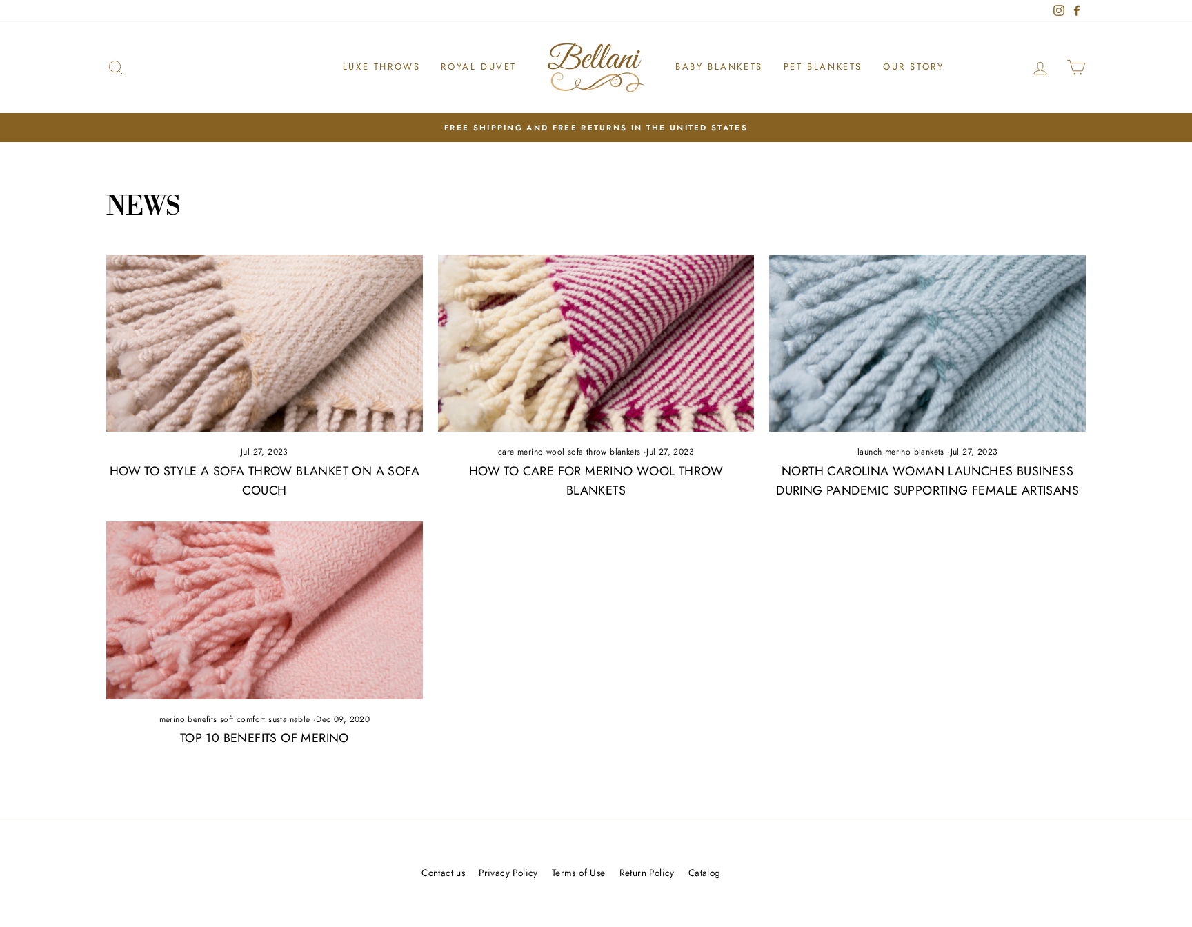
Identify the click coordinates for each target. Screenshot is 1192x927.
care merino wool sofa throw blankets (569, 452)
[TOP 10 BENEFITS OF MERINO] (264, 610)
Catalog (704, 872)
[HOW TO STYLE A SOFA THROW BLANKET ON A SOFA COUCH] (264, 343)
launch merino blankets (900, 452)
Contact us (443, 872)
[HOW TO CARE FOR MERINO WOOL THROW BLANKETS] (596, 343)
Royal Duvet (479, 66)
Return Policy (647, 872)
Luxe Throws (382, 66)
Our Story (913, 66)
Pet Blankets (823, 66)
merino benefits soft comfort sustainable (234, 719)
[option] (596, 127)
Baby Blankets (719, 66)
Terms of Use (579, 872)
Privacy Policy (508, 872)
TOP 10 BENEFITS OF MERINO (264, 738)
